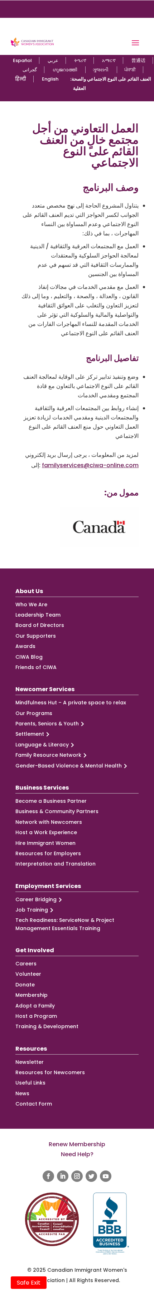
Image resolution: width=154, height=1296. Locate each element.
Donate (25, 984)
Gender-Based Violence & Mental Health (68, 765)
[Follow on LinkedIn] (62, 1176)
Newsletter (29, 1062)
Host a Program (36, 1016)
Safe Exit (28, 1283)
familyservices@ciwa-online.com (90, 465)
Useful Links (30, 1082)
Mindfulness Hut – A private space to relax (70, 702)
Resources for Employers (48, 853)
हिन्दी (20, 79)
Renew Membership (77, 1144)
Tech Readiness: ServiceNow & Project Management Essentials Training (64, 924)
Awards (25, 646)
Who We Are (31, 604)
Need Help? (77, 1154)
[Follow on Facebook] (48, 1176)
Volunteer (28, 974)
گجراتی (30, 69)
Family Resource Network (48, 755)
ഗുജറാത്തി (65, 69)
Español (22, 60)
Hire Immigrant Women (45, 843)
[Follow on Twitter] (91, 1176)
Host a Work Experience (46, 832)
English (50, 79)
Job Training (31, 909)
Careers (26, 963)
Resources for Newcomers (50, 1072)
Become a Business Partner (51, 801)
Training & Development (46, 1026)
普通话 (138, 60)
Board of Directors (39, 625)
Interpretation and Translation (55, 863)
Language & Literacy (42, 744)
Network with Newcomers (48, 822)
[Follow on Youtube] (105, 1176)
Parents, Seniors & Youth (47, 723)
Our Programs (33, 713)
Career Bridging (36, 899)
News (22, 1093)
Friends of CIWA (36, 667)
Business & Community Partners (56, 811)
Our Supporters (35, 635)
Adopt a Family (35, 1005)
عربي (53, 60)
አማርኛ (109, 60)
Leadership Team (38, 614)
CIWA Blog (29, 656)
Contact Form (33, 1103)
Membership (31, 995)
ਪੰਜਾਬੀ (130, 69)
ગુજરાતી (101, 69)
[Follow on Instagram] (77, 1176)
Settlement (29, 734)
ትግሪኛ (80, 60)
